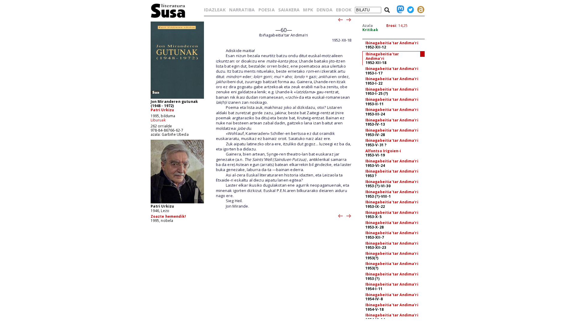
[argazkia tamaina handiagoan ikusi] (177, 202)
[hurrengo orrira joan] (349, 20)
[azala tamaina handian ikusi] (177, 98)
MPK (308, 10)
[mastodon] (399, 10)
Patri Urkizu (162, 109)
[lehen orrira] (168, 17)
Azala (367, 25)
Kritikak (370, 29)
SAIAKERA (288, 10)
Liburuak (158, 120)
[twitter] (409, 10)
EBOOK (343, 10)
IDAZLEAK (215, 10)
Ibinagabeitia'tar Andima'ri (391, 42)
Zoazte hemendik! (168, 216)
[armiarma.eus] (419, 10)
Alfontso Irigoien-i (383, 150)
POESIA (266, 10)
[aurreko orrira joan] (340, 20)
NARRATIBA (242, 10)
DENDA (324, 10)
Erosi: (391, 25)
